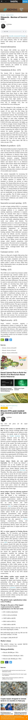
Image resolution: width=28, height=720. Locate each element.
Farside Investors (15, 436)
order (5, 542)
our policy (13, 718)
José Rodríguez (9, 24)
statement (13, 587)
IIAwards (11, 15)
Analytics (8, 15)
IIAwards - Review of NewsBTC (9, 348)
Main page (3, 15)
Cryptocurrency (14, 405)
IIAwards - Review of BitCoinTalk (9, 352)
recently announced (14, 36)
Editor (8, 25)
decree (25, 519)
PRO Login (25, 1)
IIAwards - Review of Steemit (9, 350)
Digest (7, 405)
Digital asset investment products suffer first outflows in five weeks (12, 678)
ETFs (10, 405)
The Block (22, 470)
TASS (9, 506)
